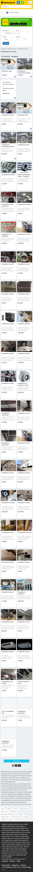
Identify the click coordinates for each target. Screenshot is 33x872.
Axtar (6, 43)
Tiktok (18, 861)
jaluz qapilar (20, 814)
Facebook (12, 861)
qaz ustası (17, 819)
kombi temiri (14, 811)
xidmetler (3, 819)
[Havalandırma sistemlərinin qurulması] (24, 60)
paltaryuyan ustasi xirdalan (7, 814)
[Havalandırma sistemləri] (8, 164)
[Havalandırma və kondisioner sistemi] (24, 373)
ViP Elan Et (14, 56)
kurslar (15, 808)
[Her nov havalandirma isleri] (8, 701)
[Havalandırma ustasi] (24, 134)
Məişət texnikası (11, 48)
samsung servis (16, 816)
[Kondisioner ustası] (8, 60)
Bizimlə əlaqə (27, 867)
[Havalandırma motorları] (24, 224)
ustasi (2, 808)
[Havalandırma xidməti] (8, 104)
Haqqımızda (15, 865)
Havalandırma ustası (22, 48)
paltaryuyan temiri (24, 808)
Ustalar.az (3, 48)
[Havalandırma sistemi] (8, 253)
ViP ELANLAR (5, 56)
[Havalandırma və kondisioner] (8, 224)
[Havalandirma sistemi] (8, 641)
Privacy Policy (6, 865)
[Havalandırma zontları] (24, 492)
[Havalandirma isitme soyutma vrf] (8, 194)
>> (19, 765)
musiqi (10, 819)
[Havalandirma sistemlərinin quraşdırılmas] (8, 730)
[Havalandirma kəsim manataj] (8, 671)
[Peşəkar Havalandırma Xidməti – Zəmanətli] (24, 164)
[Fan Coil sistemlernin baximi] (24, 671)
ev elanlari (25, 816)
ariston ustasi (4, 811)
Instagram (5, 861)
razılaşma (23, 865)
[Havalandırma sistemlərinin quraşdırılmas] (8, 402)
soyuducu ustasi (5, 816)
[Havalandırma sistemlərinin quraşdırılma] (8, 432)
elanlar (8, 808)
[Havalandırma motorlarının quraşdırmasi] (24, 581)
